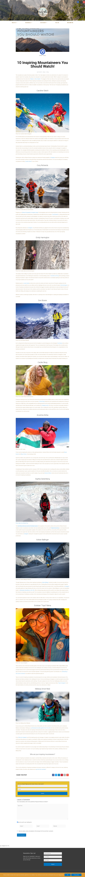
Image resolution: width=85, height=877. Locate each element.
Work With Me (70, 22)
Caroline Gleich (28, 161)
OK (67, 874)
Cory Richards (55, 214)
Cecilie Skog (41, 401)
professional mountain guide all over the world (41, 727)
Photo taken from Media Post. (22, 523)
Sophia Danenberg (55, 528)
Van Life (57, 22)
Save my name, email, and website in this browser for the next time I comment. (36, 831)
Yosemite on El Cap (55, 275)
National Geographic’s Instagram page (30, 212)
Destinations (28, 22)
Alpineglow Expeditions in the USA (27, 590)
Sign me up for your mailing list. (25, 822)
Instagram (53, 157)
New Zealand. (38, 79)
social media (26, 283)
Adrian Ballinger (45, 582)
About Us (14, 22)
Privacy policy (76, 874)
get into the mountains (41, 769)
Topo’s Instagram (61, 683)
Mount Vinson (24, 454)
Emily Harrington (64, 285)
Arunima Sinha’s (48, 473)
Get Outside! (43, 22)
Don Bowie (60, 343)
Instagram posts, (45, 405)
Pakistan (32, 79)
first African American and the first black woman (28, 526)
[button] (53, 775)
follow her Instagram (22, 737)
